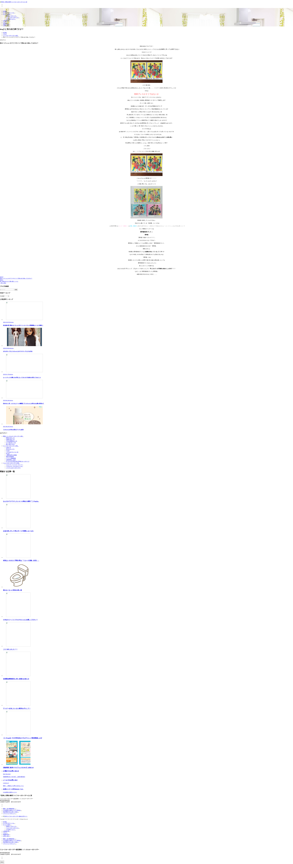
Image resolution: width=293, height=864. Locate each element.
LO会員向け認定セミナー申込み (12, 810)
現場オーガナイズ (11, 16)
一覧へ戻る (3, 283)
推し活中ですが (10, 444)
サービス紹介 (6, 14)
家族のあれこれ (10, 437)
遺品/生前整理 (10, 456)
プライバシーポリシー (9, 813)
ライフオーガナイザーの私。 (11, 35)
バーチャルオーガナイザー (13, 467)
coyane (8, 450)
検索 (16, 289)
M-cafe (8, 453)
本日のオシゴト (10, 449)
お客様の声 (6, 20)
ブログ (5, 22)
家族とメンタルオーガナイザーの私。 (13, 436)
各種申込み (6, 24)
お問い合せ (6, 25)
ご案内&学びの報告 (11, 455)
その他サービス (10, 19)
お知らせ (8, 447)
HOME (5, 11)
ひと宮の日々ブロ (11, 442)
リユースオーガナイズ (12, 17)
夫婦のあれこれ (10, 439)
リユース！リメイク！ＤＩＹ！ (14, 464)
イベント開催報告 (11, 458)
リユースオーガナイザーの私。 (11, 463)
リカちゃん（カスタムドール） (14, 466)
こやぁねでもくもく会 (12, 452)
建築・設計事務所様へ (9, 808)
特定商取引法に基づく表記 (10, 812)
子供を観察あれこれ (11, 441)
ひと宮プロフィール (8, 12)
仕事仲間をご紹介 (11, 459)
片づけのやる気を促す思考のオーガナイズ (17, 461)
